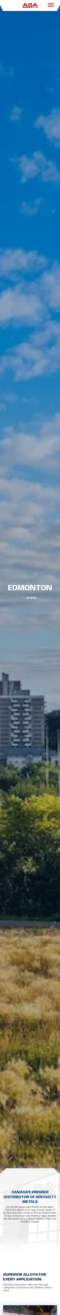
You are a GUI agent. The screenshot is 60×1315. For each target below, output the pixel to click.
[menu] (50, 5)
